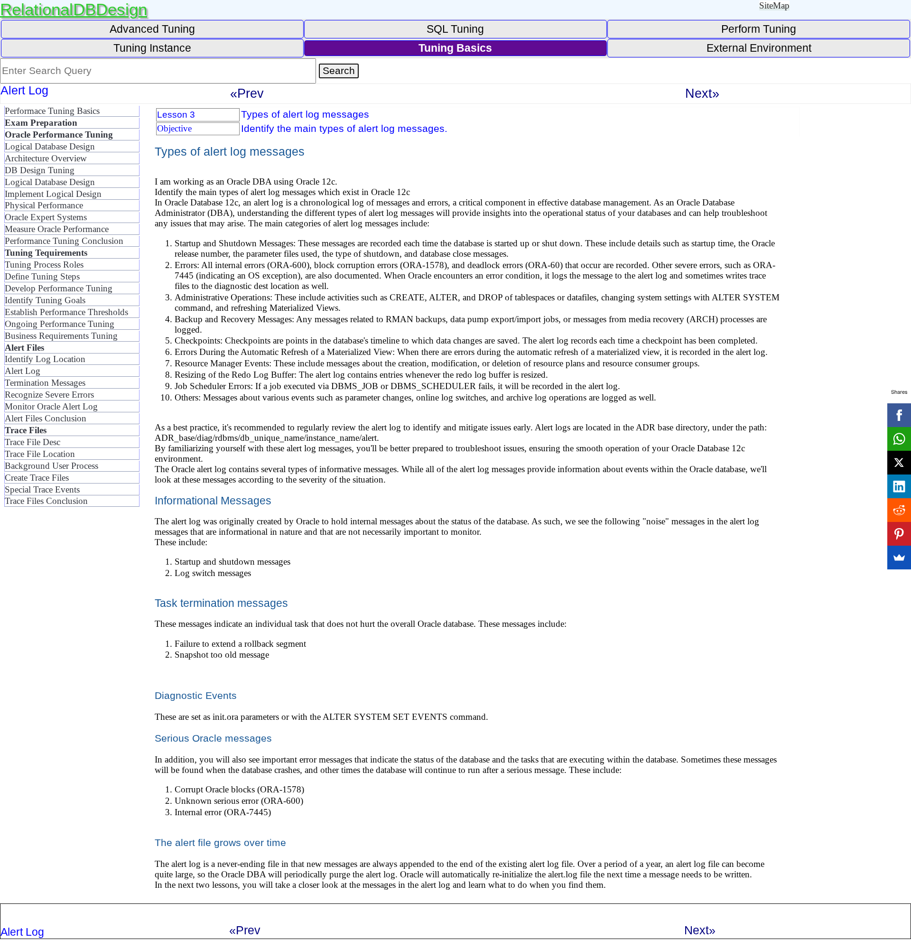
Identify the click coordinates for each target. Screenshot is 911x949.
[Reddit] (899, 510)
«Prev (247, 93)
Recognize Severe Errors (49, 395)
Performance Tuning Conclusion (64, 241)
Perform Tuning (758, 29)
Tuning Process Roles (44, 265)
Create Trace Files (37, 478)
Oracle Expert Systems (46, 217)
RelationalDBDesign (73, 9)
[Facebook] (899, 415)
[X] (899, 462)
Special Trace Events (42, 489)
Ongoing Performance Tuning (59, 324)
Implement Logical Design (53, 194)
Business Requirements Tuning (61, 336)
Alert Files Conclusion (45, 418)
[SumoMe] (899, 557)
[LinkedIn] (899, 486)
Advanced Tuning (152, 29)
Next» (702, 93)
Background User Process (51, 466)
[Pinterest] (899, 534)
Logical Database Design (50, 146)
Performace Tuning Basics (52, 111)
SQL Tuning (455, 29)
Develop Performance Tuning (58, 288)
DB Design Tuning (39, 170)
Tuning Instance (152, 48)
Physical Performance (44, 205)
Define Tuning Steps (42, 276)
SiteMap (774, 5)
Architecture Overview (46, 158)
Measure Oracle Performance (57, 229)
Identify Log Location (45, 359)
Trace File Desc (32, 442)
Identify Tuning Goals (45, 300)
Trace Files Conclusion (46, 501)
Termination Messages (45, 383)
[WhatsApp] (899, 439)
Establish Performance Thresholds (66, 312)
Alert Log (22, 371)
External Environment (758, 48)
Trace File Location (40, 454)
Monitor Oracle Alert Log (51, 406)
